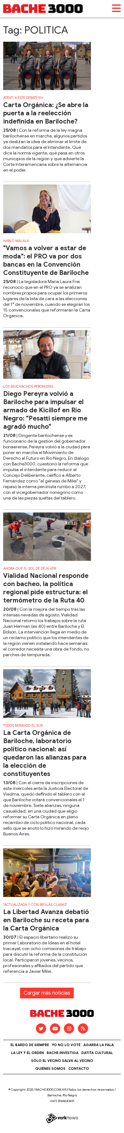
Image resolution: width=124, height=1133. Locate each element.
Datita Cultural (97, 1053)
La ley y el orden (27, 1053)
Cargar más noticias (47, 993)
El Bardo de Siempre (29, 1045)
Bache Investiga (63, 1053)
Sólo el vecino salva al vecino (62, 1060)
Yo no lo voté (66, 1045)
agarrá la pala (98, 1045)
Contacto (78, 1068)
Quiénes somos (50, 1068)
